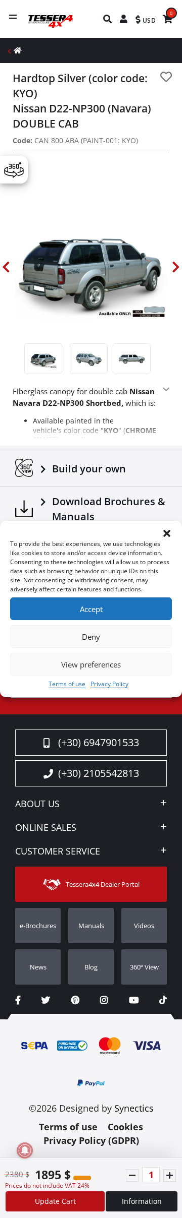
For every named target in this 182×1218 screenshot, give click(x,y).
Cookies (125, 1127)
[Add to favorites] (166, 77)
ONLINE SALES (45, 827)
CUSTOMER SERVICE (57, 851)
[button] (167, 533)
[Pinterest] (75, 1000)
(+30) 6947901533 (98, 742)
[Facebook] (18, 1000)
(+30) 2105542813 (98, 773)
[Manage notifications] (25, 1150)
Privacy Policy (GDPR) (91, 1140)
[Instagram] (104, 1000)
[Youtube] (134, 1000)
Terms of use (67, 684)
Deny (91, 637)
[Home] (18, 50)
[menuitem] (108, 19)
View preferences (91, 664)
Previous (6, 267)
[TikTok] (163, 1000)
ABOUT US (37, 804)
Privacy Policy (109, 684)
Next (176, 267)
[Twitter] (45, 1000)
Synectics (134, 1108)
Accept (91, 609)
